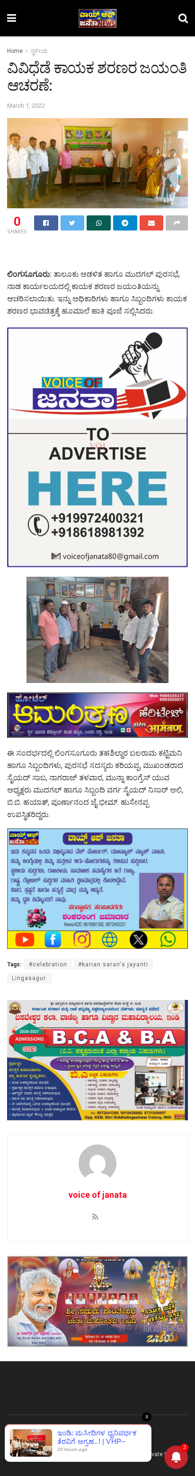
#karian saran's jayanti (113, 964)
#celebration (48, 964)
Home (15, 51)
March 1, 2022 (26, 105)
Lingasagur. (29, 978)
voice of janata (98, 1195)
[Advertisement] (97, 253)
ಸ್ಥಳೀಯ (39, 51)
